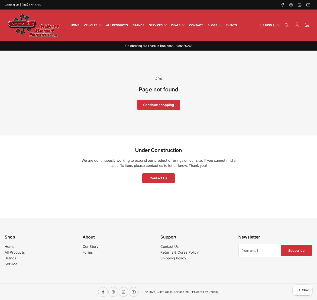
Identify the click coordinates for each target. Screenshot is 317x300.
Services (156, 25)
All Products (117, 25)
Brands (138, 25)
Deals (176, 25)
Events (231, 25)
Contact (196, 25)
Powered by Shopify (205, 292)
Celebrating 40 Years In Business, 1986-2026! (158, 46)
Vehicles (90, 25)
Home (75, 25)
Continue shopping (158, 105)
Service (11, 264)
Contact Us (158, 178)
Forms (88, 252)
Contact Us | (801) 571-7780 (23, 4)
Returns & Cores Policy (179, 252)
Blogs (212, 25)
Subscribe (296, 250)
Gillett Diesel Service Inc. (173, 292)
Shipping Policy (173, 258)
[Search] (287, 25)
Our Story (90, 246)
